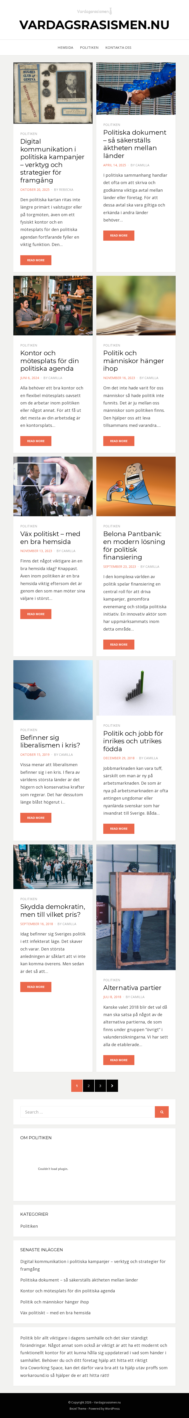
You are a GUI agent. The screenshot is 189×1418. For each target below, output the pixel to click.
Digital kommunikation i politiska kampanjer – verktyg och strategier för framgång (52, 160)
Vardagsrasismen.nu (94, 25)
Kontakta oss (118, 47)
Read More (35, 260)
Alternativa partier (132, 988)
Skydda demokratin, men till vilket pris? (52, 910)
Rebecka (66, 189)
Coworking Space (45, 1367)
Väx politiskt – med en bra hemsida (50, 538)
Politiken (89, 47)
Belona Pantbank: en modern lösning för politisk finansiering (134, 545)
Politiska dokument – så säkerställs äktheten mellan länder (134, 144)
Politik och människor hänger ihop (133, 360)
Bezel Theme (78, 1409)
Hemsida (65, 47)
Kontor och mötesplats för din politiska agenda (49, 360)
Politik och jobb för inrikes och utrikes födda (133, 741)
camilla (142, 165)
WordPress (112, 1409)
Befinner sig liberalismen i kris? (50, 741)
